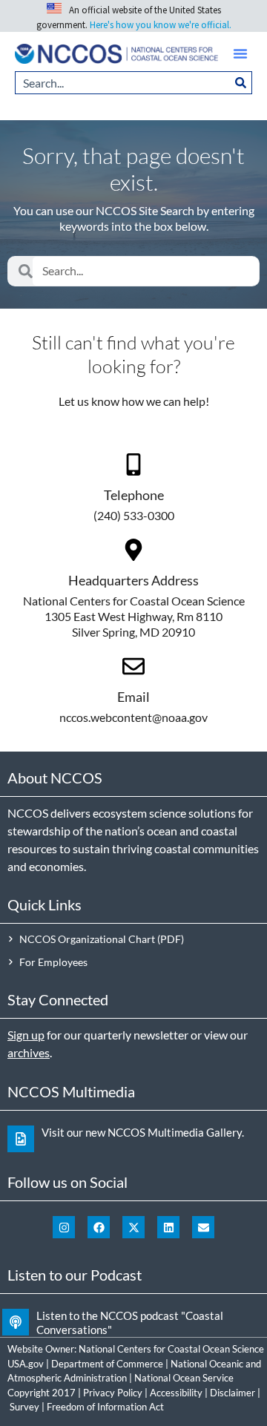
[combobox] (122, 82)
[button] (240, 53)
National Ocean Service (184, 1378)
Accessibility (176, 1393)
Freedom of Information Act (105, 1407)
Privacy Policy (112, 1393)
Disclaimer (232, 1393)
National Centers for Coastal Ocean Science (171, 1349)
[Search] (241, 82)
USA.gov (25, 1364)
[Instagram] (64, 1227)
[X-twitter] (133, 1227)
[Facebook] (99, 1227)
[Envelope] (203, 1227)
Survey (24, 1407)
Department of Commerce (107, 1364)
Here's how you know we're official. (160, 25)
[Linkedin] (168, 1227)
